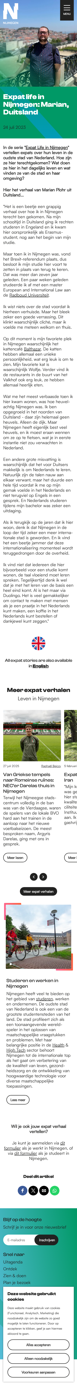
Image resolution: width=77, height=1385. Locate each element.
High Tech (15, 1050)
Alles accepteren (38, 1345)
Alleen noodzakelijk (38, 1358)
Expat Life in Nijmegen (47, 147)
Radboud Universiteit (29, 295)
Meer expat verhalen (38, 891)
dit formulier (25, 1153)
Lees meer (17, 1100)
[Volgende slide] (43, 877)
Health (58, 1045)
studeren (44, 998)
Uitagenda (12, 1262)
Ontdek (10, 1268)
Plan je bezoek (17, 1282)
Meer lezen (15, 858)
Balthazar (32, 349)
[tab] (11, 964)
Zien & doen (14, 1275)
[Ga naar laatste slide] (34, 877)
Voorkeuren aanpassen (38, 1372)
